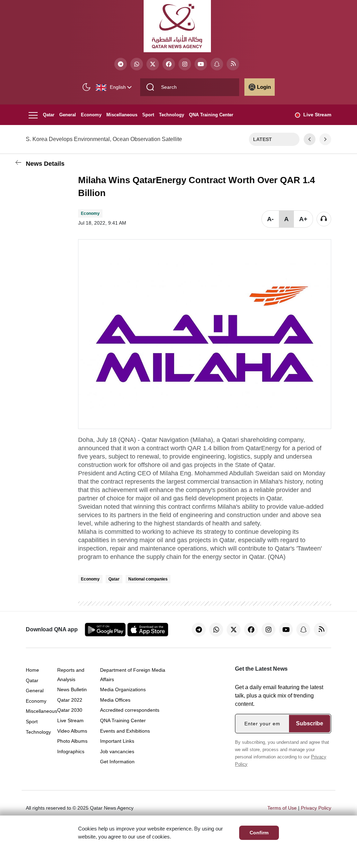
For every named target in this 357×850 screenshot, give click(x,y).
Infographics (70, 751)
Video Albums (72, 731)
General (67, 114)
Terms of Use (282, 808)
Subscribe (309, 723)
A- (270, 219)
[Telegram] (120, 64)
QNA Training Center (211, 114)
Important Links (117, 741)
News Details (45, 163)
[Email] (33, 216)
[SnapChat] (217, 64)
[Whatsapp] (136, 64)
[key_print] (33, 273)
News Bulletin (72, 689)
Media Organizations (123, 689)
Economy (91, 114)
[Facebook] (168, 64)
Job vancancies (117, 751)
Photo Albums (72, 741)
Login (264, 87)
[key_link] (33, 233)
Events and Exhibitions (125, 731)
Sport (148, 114)
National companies (148, 579)
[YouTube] (201, 64)
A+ (303, 219)
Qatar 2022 (69, 700)
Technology (171, 114)
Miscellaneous (121, 114)
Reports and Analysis (70, 674)
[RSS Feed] (233, 64)
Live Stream (317, 114)
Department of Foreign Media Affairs (132, 674)
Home (32, 670)
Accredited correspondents (129, 710)
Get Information (117, 761)
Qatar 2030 (69, 710)
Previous (310, 139)
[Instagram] (184, 64)
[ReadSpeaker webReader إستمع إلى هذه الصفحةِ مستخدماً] (324, 219)
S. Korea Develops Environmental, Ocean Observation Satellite (104, 139)
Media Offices (115, 700)
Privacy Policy (316, 808)
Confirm (259, 832)
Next (325, 139)
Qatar (48, 114)
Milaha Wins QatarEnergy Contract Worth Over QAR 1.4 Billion (196, 186)
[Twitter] (152, 64)
